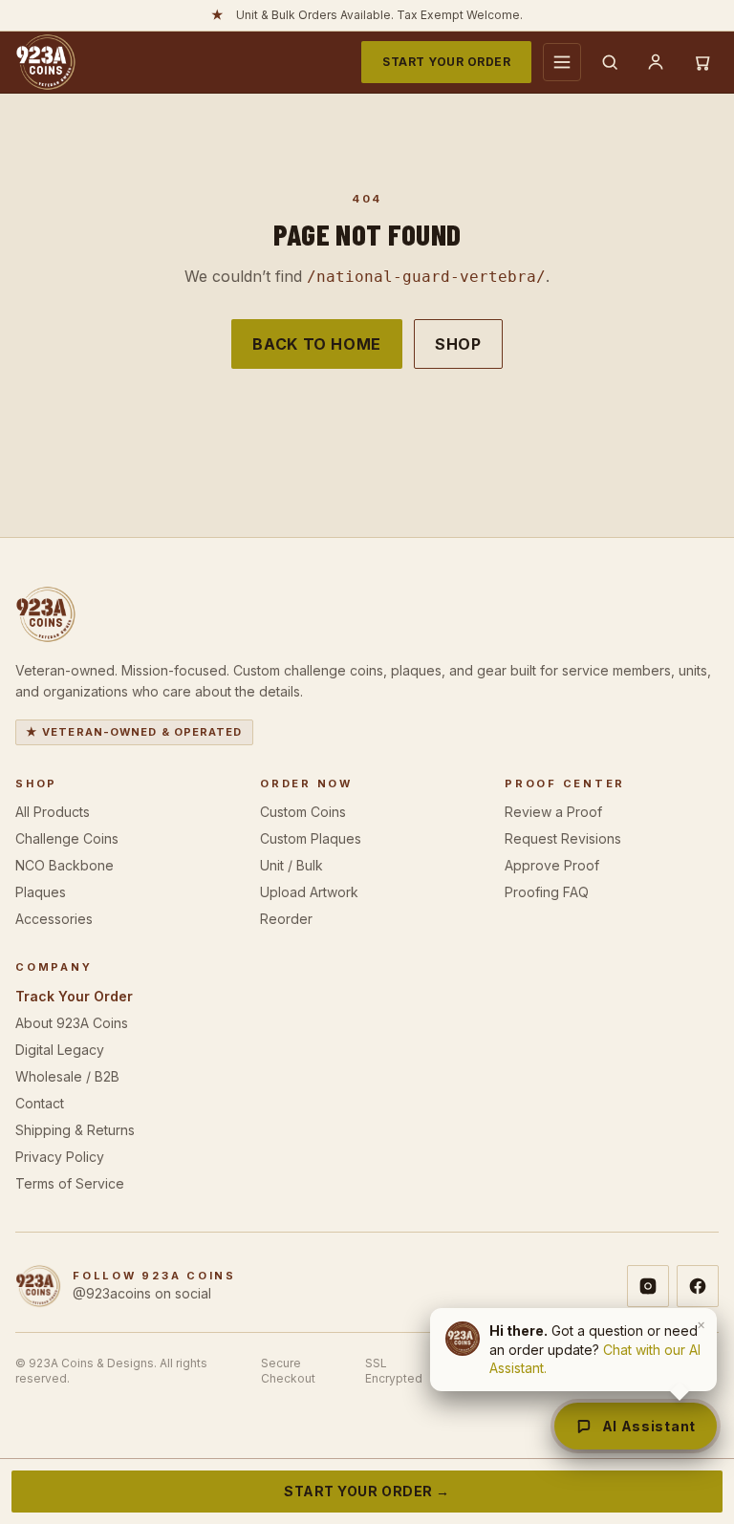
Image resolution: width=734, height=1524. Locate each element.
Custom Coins (303, 812)
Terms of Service (69, 1183)
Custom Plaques (310, 838)
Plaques (40, 892)
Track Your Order (74, 996)
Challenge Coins (67, 838)
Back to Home (316, 344)
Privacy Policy (59, 1156)
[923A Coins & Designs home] (45, 62)
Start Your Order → (367, 1491)
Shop (458, 344)
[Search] (610, 62)
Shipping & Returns (75, 1130)
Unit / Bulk (291, 865)
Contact (39, 1103)
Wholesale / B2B (67, 1076)
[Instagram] (648, 1286)
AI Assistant (649, 1426)
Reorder (286, 919)
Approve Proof (552, 865)
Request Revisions (563, 838)
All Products (52, 812)
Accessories (54, 919)
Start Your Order (446, 61)
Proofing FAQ (547, 892)
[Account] (655, 62)
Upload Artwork (309, 892)
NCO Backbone (64, 865)
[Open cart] (701, 62)
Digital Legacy (59, 1049)
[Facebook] (698, 1286)
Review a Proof (553, 812)
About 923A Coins (71, 1023)
